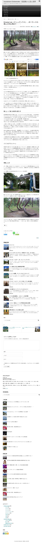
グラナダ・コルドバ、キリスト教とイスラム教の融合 (20, 281)
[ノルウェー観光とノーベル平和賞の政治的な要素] (6, 305)
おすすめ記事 (5, 7)
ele (38, 237)
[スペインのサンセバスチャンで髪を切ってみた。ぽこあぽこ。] (6, 254)
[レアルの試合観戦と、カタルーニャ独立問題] (6, 298)
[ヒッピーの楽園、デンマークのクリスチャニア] (6, 275)
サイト (5, 359)
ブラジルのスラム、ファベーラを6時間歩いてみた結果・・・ (18, 411)
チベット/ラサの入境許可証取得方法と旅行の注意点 (17, 474)
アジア (6, 507)
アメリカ (7, 510)
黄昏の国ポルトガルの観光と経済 (16, 309)
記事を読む (11, 250)
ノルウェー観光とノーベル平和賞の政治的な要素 (19, 303)
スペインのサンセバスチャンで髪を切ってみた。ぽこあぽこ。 (22, 252)
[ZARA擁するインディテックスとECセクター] (6, 291)
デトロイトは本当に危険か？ (12, 421)
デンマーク (11, 244)
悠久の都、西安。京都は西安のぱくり (14, 426)
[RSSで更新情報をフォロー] (8, 533)
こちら (6, 388)
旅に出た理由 (5, 9)
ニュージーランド (8, 511)
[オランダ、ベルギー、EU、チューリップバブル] (6, 261)
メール (5, 355)
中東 (6, 517)
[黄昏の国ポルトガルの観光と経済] (6, 312)
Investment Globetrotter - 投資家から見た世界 (20, 1)
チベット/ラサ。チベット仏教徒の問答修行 (15, 469)
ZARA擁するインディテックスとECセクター (18, 289)
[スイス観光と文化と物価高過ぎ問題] (6, 268)
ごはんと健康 (7, 520)
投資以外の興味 (7, 519)
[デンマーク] (6, 247)
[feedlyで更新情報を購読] (6, 533)
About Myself (9, 431)
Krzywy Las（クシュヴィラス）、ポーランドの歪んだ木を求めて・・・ (20, 406)
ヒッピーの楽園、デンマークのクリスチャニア (19, 273)
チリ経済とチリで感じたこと (12, 446)
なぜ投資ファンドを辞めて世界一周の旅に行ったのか (17, 416)
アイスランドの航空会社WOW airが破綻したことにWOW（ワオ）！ (20, 455)
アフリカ (7, 508)
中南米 (6, 514)
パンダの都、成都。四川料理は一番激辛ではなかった (17, 478)
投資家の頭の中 (6, 14)
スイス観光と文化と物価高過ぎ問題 (17, 266)
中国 (6, 516)
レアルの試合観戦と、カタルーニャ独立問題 (18, 296)
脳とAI (6, 521)
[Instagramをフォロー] (4, 533)
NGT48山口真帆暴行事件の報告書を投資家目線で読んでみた (18, 460)
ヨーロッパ (34, 26)
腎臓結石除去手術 (8, 523)
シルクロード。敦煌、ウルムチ (13, 487)
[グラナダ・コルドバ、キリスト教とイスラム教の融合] (6, 283)
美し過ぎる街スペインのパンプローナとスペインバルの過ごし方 (19, 441)
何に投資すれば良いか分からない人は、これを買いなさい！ (18, 483)
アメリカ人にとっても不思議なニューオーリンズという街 (18, 401)
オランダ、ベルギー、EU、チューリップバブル (19, 259)
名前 (5, 351)
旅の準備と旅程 (6, 12)
